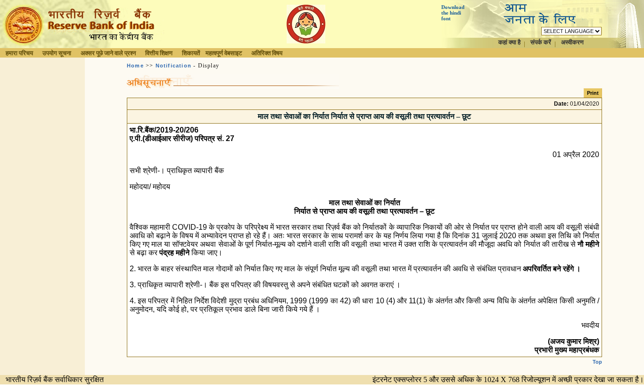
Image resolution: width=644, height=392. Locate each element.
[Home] (82, 46)
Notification (173, 65)
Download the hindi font (452, 12)
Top (597, 362)
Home (135, 65)
